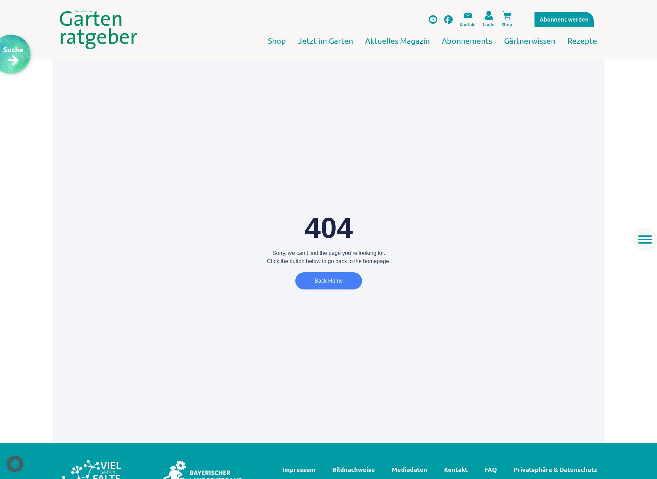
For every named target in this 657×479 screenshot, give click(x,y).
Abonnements (467, 41)
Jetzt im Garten (325, 41)
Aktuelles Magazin (397, 41)
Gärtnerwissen (529, 41)
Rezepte (582, 41)
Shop (277, 41)
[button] (15, 464)
